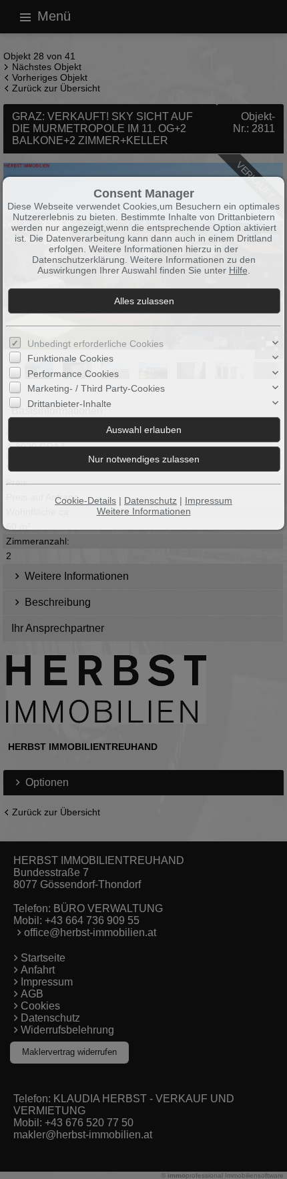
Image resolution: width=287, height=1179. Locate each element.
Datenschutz (150, 500)
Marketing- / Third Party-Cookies (96, 388)
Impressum (208, 500)
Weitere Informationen (144, 511)
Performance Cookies (73, 373)
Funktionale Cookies (70, 358)
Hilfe (238, 270)
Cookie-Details (85, 500)
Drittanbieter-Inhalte (69, 403)
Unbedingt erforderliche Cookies (95, 343)
